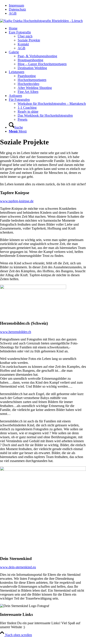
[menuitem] (47, 5)
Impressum (16, 5)
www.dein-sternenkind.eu (18, 567)
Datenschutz (17, 9)
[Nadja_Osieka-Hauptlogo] (41, 21)
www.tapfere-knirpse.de (17, 201)
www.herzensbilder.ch (15, 332)
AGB (13, 13)
